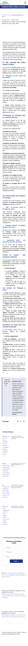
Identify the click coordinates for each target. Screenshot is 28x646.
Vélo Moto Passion (6, 15)
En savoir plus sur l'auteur (17, 413)
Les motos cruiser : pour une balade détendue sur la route (18, 464)
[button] (25, 2)
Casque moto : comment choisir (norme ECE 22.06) (17, 507)
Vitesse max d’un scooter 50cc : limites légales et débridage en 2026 (17, 486)
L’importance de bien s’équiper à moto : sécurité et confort (17, 437)
